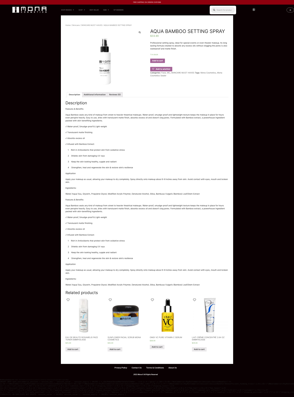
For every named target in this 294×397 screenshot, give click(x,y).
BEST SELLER (94, 10)
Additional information (95, 94)
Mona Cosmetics (208, 73)
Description (74, 94)
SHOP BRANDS (66, 10)
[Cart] (290, 10)
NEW (105, 10)
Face (163, 73)
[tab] (74, 94)
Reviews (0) (115, 94)
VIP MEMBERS (118, 10)
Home (68, 25)
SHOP (81, 10)
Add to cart (157, 61)
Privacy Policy (120, 368)
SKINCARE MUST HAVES (91, 25)
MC (168, 73)
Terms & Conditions (155, 368)
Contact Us (137, 368)
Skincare (76, 25)
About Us (172, 368)
